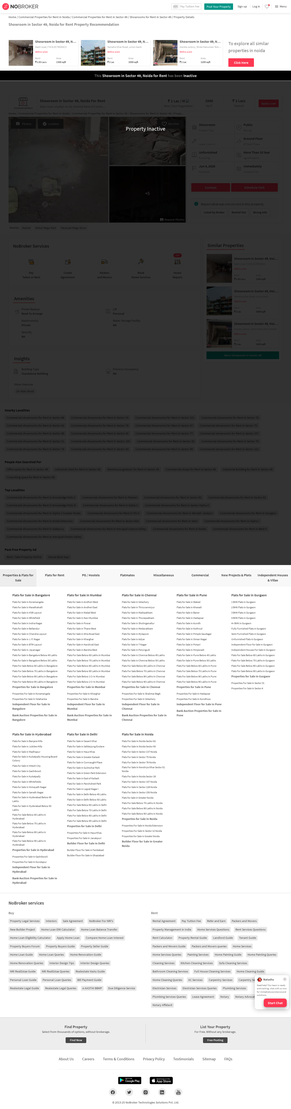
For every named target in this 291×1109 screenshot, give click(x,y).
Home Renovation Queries (26, 963)
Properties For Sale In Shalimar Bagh (141, 693)
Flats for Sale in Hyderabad (31, 734)
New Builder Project (22, 929)
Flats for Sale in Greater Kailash (83, 757)
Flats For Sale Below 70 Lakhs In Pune (196, 671)
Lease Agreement (203, 997)
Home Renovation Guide (85, 954)
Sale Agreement (73, 921)
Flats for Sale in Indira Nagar (27, 623)
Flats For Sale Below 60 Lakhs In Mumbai (88, 655)
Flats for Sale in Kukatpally (26, 776)
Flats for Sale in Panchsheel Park (84, 783)
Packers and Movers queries (209, 946)
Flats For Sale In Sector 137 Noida (139, 751)
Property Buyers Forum (25, 946)
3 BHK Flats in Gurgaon (243, 612)
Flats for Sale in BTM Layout (27, 644)
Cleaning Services (163, 963)
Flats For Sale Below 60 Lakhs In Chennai (143, 665)
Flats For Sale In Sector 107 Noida (139, 781)
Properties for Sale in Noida (139, 819)
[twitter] (129, 1092)
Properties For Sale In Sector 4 (247, 688)
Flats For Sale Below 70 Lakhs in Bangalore (35, 671)
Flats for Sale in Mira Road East (83, 633)
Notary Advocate (245, 997)
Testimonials (183, 1058)
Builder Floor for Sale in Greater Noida (142, 843)
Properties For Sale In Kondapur (29, 862)
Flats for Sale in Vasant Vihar (82, 741)
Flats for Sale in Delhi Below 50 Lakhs (86, 799)
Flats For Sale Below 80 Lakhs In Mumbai (88, 665)
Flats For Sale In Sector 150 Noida (139, 792)
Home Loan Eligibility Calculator (30, 938)
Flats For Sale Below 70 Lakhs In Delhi (87, 810)
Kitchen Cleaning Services (197, 963)
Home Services (242, 946)
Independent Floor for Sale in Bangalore (31, 706)
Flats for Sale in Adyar (133, 639)
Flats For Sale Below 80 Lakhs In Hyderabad (29, 834)
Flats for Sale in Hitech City (26, 765)
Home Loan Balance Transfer (99, 929)
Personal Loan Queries (57, 980)
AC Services (195, 980)
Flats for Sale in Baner (188, 612)
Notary (224, 997)
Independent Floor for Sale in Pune (199, 704)
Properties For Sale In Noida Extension (142, 825)
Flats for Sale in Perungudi (136, 649)
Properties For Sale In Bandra (82, 699)
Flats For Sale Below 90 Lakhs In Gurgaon (253, 671)
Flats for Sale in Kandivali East (83, 644)
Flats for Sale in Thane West (81, 628)
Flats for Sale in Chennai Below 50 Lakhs (143, 660)
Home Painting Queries (262, 954)
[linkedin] (162, 1092)
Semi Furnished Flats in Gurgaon (248, 633)
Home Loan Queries (51, 954)
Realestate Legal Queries (60, 988)
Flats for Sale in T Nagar (134, 644)
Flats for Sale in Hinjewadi (190, 649)
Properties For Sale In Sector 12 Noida (142, 830)
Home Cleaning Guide (250, 971)
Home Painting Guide (228, 954)
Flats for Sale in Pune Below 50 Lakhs (196, 660)
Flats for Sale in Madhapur (26, 751)
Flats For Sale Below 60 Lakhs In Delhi (87, 804)
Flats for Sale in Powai (79, 623)
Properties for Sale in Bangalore (32, 687)
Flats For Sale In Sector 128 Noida (139, 787)
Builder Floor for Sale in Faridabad (85, 850)
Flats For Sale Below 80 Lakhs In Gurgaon (253, 665)
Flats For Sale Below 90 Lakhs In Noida (142, 813)
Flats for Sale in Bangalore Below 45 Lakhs (34, 655)
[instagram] (146, 1092)
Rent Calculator (162, 938)
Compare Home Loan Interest (105, 938)
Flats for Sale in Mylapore (135, 633)
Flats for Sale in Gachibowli (26, 771)
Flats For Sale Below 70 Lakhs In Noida (142, 803)
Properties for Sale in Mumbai (86, 687)
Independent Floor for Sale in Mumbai (86, 706)
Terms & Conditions (118, 1058)
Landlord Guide (223, 938)
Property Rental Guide (193, 938)
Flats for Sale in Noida (137, 734)
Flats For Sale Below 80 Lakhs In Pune (196, 676)
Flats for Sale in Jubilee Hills (27, 746)
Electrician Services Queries (200, 988)
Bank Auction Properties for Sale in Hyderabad (34, 880)
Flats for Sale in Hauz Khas (81, 751)
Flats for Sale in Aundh (189, 623)
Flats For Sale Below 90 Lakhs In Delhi (87, 820)
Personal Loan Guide (23, 980)
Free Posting (215, 1040)
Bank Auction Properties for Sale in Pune (199, 713)
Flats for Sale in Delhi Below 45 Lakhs (86, 794)
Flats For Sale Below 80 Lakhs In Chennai (143, 676)
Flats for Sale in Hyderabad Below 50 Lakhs (31, 807)
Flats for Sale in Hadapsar (190, 617)
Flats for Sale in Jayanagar (26, 649)
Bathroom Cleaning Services (170, 971)
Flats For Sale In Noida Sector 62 (139, 741)
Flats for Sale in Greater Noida (137, 797)
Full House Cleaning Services (212, 971)
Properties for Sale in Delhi (84, 826)
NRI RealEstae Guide (23, 971)
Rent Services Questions (250, 929)
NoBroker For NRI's (101, 921)
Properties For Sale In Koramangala (31, 693)
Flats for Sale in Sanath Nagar (27, 792)
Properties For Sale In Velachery (139, 699)
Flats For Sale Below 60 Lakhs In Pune (196, 665)
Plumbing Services (234, 988)
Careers (88, 1058)
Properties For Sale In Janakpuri (84, 838)
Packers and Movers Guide (169, 946)
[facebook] (113, 1092)
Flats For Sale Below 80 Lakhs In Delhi (87, 815)
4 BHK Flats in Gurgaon (243, 617)
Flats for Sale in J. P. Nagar (26, 639)
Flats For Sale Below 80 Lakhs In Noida (142, 808)
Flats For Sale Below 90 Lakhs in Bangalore (35, 681)
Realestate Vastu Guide (90, 971)
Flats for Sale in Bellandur (26, 628)
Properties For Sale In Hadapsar (193, 693)
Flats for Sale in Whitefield (26, 617)
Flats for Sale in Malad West (81, 612)
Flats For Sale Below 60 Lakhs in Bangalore (35, 665)
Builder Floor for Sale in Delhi (86, 843)
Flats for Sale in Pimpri (188, 644)
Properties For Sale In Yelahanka (29, 699)
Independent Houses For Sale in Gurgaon (253, 649)
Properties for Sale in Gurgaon (250, 676)
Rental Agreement (164, 921)
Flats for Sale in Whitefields (26, 781)
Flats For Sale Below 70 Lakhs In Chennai (143, 671)
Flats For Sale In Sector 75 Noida (139, 757)
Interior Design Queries (94, 963)
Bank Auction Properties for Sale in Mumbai (89, 717)
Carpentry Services (220, 980)
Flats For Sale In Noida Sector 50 (139, 746)
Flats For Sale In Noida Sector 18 (139, 776)
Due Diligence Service (121, 988)
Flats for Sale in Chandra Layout (29, 633)
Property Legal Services (25, 921)
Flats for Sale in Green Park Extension (86, 773)
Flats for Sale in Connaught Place (84, 762)
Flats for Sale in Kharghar (80, 639)
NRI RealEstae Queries (55, 971)
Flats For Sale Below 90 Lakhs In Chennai (143, 681)
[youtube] (178, 1092)
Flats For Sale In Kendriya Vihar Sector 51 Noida (143, 769)
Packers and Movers (244, 921)
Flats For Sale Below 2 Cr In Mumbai (86, 681)
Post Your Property (219, 7)
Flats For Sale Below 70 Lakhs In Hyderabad (29, 825)
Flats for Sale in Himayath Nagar (29, 787)
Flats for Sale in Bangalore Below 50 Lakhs (34, 660)
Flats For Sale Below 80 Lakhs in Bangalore (35, 676)
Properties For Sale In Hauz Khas (84, 832)
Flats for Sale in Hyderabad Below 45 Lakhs (31, 799)
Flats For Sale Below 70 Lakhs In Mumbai (88, 660)
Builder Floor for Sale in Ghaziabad (85, 855)
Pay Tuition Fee (191, 921)
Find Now (76, 1040)
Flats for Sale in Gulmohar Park (83, 767)
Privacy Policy (154, 1058)
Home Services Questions (213, 929)
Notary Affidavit (162, 1005)
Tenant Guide (247, 938)
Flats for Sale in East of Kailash (83, 778)
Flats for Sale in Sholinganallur (138, 623)
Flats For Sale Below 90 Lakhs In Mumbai (88, 671)
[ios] (161, 1080)
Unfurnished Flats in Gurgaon (247, 639)
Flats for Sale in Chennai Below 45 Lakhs (143, 655)
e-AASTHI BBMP (92, 988)
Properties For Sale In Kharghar (83, 693)
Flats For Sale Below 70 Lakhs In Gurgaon (253, 660)
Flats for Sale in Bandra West (82, 649)
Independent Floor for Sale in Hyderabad (31, 869)
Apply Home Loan (68, 938)
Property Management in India (172, 929)
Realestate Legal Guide (24, 988)
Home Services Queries (167, 954)
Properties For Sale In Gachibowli (30, 856)
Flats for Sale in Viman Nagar (192, 639)
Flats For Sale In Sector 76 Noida (139, 762)
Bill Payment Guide (89, 980)
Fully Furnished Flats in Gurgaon (248, 628)
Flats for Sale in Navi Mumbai (82, 617)
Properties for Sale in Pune (194, 687)
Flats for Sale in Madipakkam (137, 612)
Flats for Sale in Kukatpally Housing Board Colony (34, 758)
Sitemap (209, 1058)
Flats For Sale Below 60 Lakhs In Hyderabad (29, 816)
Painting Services (198, 954)
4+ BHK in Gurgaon (241, 623)
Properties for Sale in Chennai (141, 687)
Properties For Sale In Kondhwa (193, 699)
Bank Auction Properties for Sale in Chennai (144, 717)
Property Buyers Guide (60, 946)
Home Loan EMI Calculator (58, 929)
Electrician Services (164, 988)
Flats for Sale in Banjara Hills (27, 741)
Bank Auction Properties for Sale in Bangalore (34, 717)
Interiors (51, 921)
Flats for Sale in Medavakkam (137, 628)
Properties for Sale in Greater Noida (141, 836)
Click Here (241, 62)
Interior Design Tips (61, 963)
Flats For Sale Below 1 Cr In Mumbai (86, 676)
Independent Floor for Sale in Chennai (141, 706)
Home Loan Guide (21, 954)
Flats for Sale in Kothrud (189, 628)
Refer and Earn (216, 921)
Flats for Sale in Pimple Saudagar (194, 633)
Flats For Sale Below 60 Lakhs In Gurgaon (253, 655)
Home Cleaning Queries (167, 980)
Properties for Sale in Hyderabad (33, 850)
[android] (129, 1080)
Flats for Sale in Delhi (82, 734)
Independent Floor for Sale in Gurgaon (252, 644)
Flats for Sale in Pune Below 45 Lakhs (196, 655)
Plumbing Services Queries (169, 997)
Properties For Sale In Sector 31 (247, 683)
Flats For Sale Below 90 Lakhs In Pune (196, 681)
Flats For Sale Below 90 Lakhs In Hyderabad (29, 842)
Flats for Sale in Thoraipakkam (138, 617)
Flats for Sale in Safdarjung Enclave (85, 746)
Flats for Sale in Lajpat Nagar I (82, 789)
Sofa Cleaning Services (233, 963)
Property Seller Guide (94, 946)
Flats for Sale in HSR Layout (27, 612)
